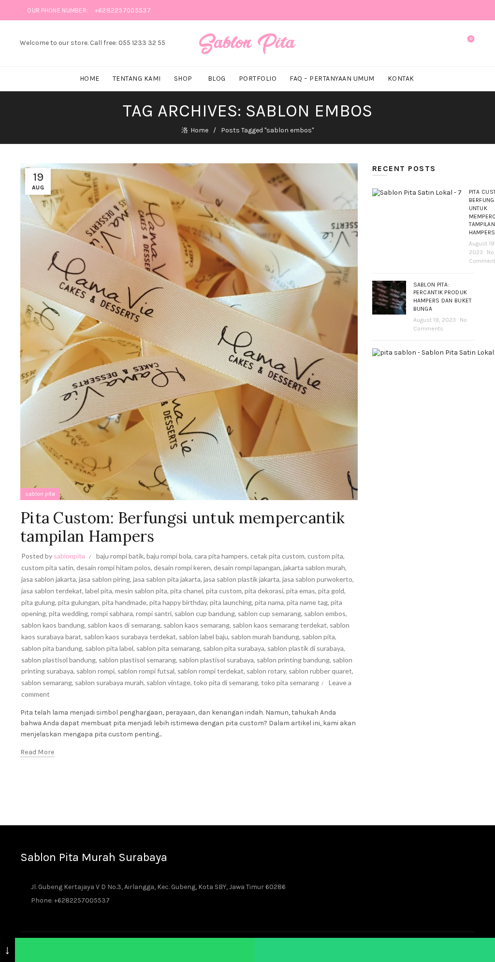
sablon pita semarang (168, 648)
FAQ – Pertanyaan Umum (332, 78)
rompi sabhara (112, 613)
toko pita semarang (290, 682)
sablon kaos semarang (196, 625)
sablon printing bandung (293, 660)
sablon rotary (266, 671)
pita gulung (38, 602)
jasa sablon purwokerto (317, 579)
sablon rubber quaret (320, 671)
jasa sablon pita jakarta (167, 579)
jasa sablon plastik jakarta (241, 579)
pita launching (231, 602)
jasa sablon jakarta (48, 579)
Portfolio (258, 78)
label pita (98, 591)
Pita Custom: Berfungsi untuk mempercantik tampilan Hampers (182, 527)
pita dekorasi (264, 591)
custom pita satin (47, 567)
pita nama (269, 602)
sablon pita (40, 493)
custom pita (325, 556)
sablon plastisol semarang (137, 660)
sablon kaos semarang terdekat (280, 625)
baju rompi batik (120, 556)
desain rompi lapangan (247, 567)
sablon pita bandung (51, 648)
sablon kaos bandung (53, 625)
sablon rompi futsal (146, 671)
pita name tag (307, 602)
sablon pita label (109, 648)
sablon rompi (95, 671)
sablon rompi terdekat (210, 671)
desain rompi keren (182, 567)
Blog (217, 78)
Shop (183, 78)
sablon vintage (168, 682)
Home (90, 78)
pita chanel (186, 591)
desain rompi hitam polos (113, 567)
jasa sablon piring (104, 579)
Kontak (401, 78)
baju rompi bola (168, 556)
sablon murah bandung (265, 636)
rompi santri (154, 613)
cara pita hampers (221, 556)
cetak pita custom (277, 556)
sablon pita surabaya (233, 648)
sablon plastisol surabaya (216, 660)
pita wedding (68, 613)
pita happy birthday (178, 602)
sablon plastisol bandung (58, 660)
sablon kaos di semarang (123, 625)
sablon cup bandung (205, 613)
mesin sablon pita (141, 591)
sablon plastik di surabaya (305, 648)
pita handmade (124, 602)
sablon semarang (46, 682)
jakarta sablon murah (314, 567)
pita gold (331, 591)
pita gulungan (78, 602)
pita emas (300, 591)
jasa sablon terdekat (51, 591)
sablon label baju (203, 636)
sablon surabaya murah (109, 682)
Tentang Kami (137, 78)
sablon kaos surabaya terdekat (130, 636)
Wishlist (471, 39)
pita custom (224, 591)
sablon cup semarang (269, 613)
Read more (37, 752)
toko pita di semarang (225, 682)
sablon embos (325, 613)
